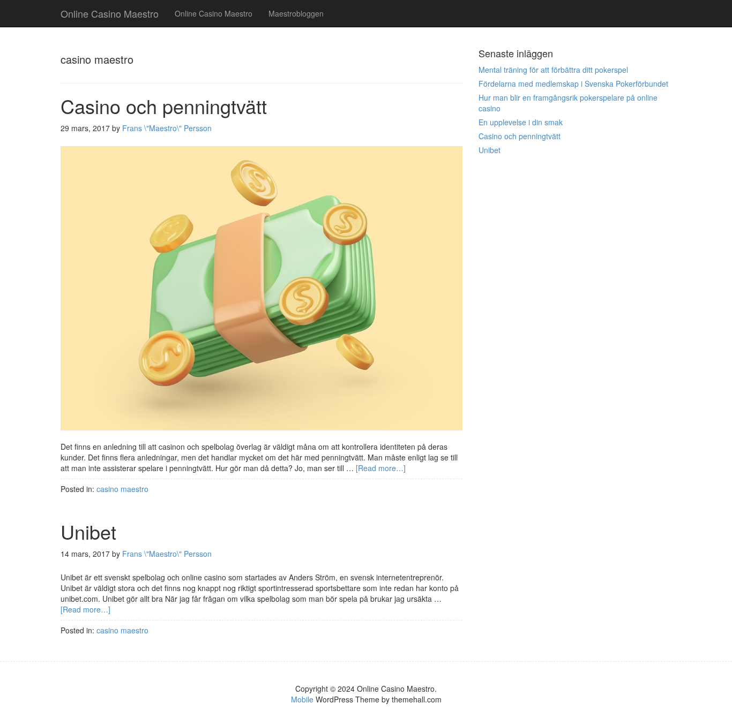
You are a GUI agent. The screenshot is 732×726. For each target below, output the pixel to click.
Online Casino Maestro (213, 13)
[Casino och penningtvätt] (261, 292)
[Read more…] (381, 468)
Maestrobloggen (296, 13)
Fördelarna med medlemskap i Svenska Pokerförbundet (573, 83)
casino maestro (122, 488)
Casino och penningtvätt (164, 105)
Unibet (88, 531)
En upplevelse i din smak (521, 122)
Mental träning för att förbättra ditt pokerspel (553, 69)
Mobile (302, 699)
